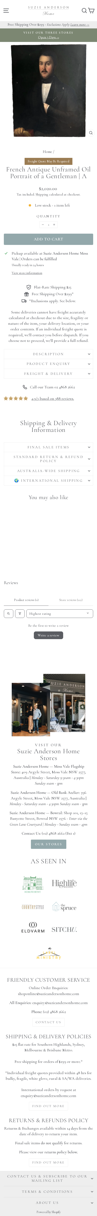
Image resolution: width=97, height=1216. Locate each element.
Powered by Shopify (49, 1212)
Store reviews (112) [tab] (71, 600)
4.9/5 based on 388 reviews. (52, 398)
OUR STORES (48, 844)
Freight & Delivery (48, 373)
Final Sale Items (48, 447)
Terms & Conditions (47, 1191)
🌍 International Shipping (48, 480)
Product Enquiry (49, 364)
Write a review (48, 635)
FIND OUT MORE (48, 1106)
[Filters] (20, 613)
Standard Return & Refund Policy (48, 459)
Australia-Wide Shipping (48, 471)
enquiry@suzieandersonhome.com (60, 1002)
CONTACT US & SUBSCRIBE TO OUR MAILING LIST (47, 1178)
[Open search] (8, 613)
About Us (47, 1202)
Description (48, 354)
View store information (27, 273)
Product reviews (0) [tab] (26, 600)
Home (47, 151)
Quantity (49, 216)
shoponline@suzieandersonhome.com (48, 993)
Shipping (42, 194)
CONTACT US (48, 1022)
